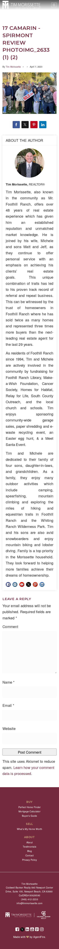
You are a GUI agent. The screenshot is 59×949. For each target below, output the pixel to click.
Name (8, 682)
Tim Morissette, (25, 184)
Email (8, 705)
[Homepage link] (21, 5)
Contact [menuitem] (29, 855)
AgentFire (39, 937)
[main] (29, 393)
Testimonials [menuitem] (29, 846)
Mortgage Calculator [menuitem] (29, 811)
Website (9, 728)
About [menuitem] (29, 842)
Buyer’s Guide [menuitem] (29, 815)
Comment (10, 626)
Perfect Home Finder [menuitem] (29, 807)
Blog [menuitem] (29, 851)
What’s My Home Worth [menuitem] (29, 829)
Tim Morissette (13, 66)
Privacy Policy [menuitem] (29, 859)
